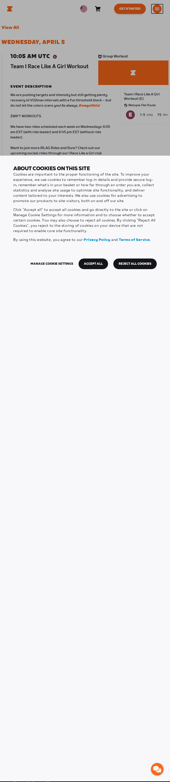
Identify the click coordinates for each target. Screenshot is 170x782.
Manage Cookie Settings (52, 264)
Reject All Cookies (135, 263)
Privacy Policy (97, 240)
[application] (157, 769)
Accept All (93, 263)
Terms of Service (134, 240)
